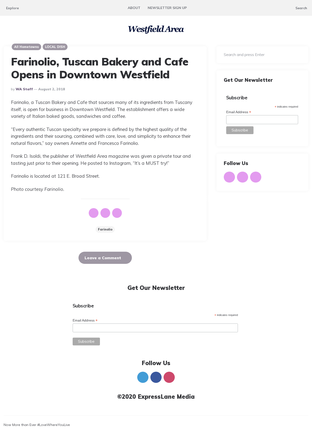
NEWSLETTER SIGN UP (167, 8)
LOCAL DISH (55, 47)
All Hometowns (26, 47)
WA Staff (24, 89)
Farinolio (105, 229)
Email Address (238, 112)
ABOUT (134, 8)
